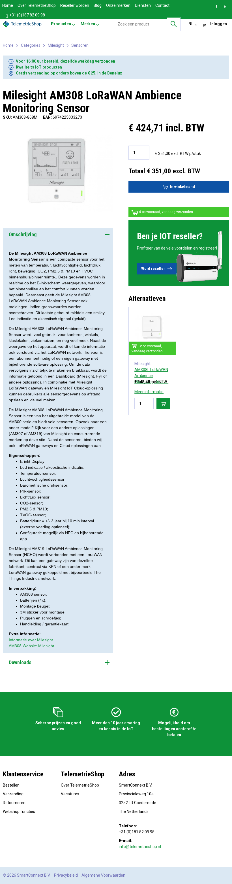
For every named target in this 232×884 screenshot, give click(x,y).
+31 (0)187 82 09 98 (26, 15)
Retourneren (14, 802)
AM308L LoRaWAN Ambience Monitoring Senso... (151, 375)
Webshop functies (19, 811)
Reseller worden (74, 5)
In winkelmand (182, 186)
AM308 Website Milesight (31, 646)
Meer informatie (149, 391)
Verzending (13, 794)
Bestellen (11, 785)
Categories (30, 45)
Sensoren (80, 45)
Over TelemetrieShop (37, 5)
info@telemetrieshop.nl (140, 846)
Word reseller (153, 268)
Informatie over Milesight (31, 640)
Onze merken (118, 5)
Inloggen (218, 24)
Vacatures (70, 794)
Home (7, 5)
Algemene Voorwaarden (103, 875)
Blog (98, 5)
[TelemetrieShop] (23, 24)
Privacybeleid (66, 875)
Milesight (56, 45)
